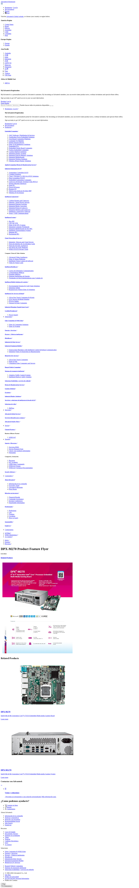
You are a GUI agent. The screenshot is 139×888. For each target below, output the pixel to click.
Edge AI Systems (14, 326)
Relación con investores (11, 493)
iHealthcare (8, 338)
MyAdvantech (9, 9)
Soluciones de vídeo (10, 404)
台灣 (6, 69)
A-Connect (8, 537)
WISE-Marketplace (11, 535)
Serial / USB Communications (18, 213)
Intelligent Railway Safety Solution (20, 377)
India (6, 57)
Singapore (8, 67)
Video (7, 837)
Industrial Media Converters (18, 206)
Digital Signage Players (16, 142)
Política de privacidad (12, 877)
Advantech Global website (15, 16)
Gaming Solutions (10, 388)
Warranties (12, 452)
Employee (8, 525)
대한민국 (8, 63)
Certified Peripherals (11, 311)
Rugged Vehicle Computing (12, 367)
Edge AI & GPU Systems (17, 225)
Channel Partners (10, 429)
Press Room (13, 489)
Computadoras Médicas (16, 272)
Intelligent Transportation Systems (20, 230)
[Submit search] (50, 105)
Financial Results (14, 497)
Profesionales (9, 506)
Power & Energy (14, 187)
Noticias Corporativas (12, 818)
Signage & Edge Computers (18, 303)
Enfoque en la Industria (12, 835)
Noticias (7, 839)
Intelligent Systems (10, 217)
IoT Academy (13, 462)
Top (4, 884)
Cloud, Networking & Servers (13, 238)
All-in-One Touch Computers (18, 360)
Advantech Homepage (8, 2)
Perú (8, 13)
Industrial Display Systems (17, 153)
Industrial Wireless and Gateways (19, 210)
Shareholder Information (17, 503)
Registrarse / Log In (11, 109)
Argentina (8, 30)
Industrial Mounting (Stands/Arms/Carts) (16, 307)
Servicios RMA (14, 447)
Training (11, 514)
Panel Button (5, 103)
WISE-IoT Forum (14, 466)
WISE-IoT (12, 437)
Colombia (8, 33)
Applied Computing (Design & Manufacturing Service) (20, 165)
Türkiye (7, 73)
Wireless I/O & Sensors (16, 193)
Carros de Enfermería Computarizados (21, 271)
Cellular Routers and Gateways (19, 200)
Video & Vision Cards (16, 263)
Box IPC (12, 221)
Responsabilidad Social (12, 821)
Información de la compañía (18, 484)
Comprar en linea (12, 805)
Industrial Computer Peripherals (19, 227)
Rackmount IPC (14, 234)
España (7, 45)
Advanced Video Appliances (18, 257)
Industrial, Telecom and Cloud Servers (21, 242)
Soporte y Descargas (11, 443)
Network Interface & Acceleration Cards (22, 244)
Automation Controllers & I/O (18, 172)
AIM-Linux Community (17, 464)
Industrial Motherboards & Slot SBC (20, 229)
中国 (6, 55)
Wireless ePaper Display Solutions (20, 161)
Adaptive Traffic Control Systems (20, 375)
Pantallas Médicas (14, 274)
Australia (8, 53)
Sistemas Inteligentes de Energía (19, 276)
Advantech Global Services (12, 414)
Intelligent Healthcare (11, 267)
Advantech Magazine (16, 487)
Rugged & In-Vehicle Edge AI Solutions (22, 289)
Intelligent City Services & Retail (14, 293)
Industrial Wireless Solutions (18, 159)
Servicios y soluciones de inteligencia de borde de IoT (20, 400)
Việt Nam (8, 75)
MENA (7, 83)
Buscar (7, 11)
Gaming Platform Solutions (17, 152)
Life (10, 512)
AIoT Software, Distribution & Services (22, 135)
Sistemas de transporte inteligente (14, 371)
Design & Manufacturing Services (14, 385)
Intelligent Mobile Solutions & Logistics (16, 282)
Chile (6, 32)
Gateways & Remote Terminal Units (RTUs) (23, 182)
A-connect (8, 845)
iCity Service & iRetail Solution (19, 299)
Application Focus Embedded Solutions (21, 137)
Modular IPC (13, 232)
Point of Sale (13, 361)
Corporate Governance (16, 499)
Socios (7, 425)
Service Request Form (16, 449)
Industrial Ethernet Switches (18, 204)
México (7, 28)
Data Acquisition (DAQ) (17, 178)
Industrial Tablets (14, 288)
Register (3, 101)
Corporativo (9, 476)
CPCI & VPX (13, 223)
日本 (6, 61)
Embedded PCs (14, 146)
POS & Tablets (14, 301)
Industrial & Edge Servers (12, 342)
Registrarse (8, 7)
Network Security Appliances (18, 246)
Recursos (12, 460)
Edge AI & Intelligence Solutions (19, 144)
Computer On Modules (16, 141)
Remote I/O (12, 189)
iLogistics (7, 392)
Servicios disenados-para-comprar (15, 418)
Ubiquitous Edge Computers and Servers (22, 363)
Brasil (7, 26)
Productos (8, 127)
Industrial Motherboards (16, 157)
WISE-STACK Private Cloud (18, 249)
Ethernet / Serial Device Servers (19, 202)
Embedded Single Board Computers (20, 148)
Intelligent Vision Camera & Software (21, 261)
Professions (12, 510)
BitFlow (11, 408)
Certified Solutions (15, 174)
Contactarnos (9, 530)
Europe (7, 43)
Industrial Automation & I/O (13, 168)
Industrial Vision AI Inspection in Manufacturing (24, 352)
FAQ (6, 843)
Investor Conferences (16, 501)
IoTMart (7, 533)
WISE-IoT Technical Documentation (21, 468)
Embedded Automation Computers (20, 180)
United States (9, 24)
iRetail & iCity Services (11, 355)
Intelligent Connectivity (11, 196)
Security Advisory (10, 472)
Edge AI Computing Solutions (18, 324)
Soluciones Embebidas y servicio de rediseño (17, 381)
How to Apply (13, 518)
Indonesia (8, 59)
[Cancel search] (52, 105)
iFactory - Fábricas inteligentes (14, 334)
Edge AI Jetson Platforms (17, 259)
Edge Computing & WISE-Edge (14, 320)
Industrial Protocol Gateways (18, 208)
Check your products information (19, 451)
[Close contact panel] (1, 785)
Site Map (8, 875)
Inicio (7, 540)
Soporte (7, 439)
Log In (15, 7)
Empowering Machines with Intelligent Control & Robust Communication (33, 350)
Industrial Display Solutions (13, 396)
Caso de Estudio (10, 832)
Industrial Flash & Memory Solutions (21, 155)
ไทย (6, 71)
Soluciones (8, 317)
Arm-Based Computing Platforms (20, 139)
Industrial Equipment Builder (13, 346)
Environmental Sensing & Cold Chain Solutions (24, 286)
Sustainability (9, 522)
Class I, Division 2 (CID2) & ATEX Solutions (24, 176)
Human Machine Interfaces (17, 183)
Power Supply (13, 315)
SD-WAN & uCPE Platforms (18, 247)
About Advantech (10, 480)
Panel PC (12, 185)
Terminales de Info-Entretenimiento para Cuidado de (26, 278)
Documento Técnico (11, 834)
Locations (12, 516)
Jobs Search (9, 823)
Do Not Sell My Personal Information (17, 878)
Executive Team (14, 485)
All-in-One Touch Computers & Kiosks (21, 297)
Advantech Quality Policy (12, 421)
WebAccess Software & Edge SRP (20, 191)
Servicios (8, 410)
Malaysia (8, 65)
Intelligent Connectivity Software (19, 211)
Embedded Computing (11, 131)
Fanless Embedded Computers (18, 150)
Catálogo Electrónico (11, 841)
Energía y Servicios (10, 330)
